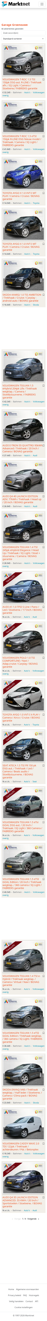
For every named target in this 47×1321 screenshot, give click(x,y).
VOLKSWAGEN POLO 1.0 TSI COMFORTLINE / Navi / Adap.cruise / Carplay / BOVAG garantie (20, 662)
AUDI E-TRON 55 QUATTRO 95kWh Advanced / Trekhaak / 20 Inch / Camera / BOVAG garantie (22, 448)
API (36, 1301)
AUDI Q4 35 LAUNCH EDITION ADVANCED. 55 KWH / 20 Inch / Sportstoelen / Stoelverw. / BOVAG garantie (22, 1202)
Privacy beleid (14, 1295)
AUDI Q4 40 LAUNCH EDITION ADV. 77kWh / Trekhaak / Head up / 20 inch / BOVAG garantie (22, 499)
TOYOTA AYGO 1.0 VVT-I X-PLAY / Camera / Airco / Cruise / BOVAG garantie (21, 717)
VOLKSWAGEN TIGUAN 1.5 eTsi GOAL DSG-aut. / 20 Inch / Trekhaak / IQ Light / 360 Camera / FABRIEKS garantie (22, 826)
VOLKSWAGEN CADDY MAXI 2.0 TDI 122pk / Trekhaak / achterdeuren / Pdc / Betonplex (21, 1146)
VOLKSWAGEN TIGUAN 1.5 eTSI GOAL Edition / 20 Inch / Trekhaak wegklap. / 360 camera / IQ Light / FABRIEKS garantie (22, 883)
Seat (35, 781)
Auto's (27, 92)
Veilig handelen (16, 1301)
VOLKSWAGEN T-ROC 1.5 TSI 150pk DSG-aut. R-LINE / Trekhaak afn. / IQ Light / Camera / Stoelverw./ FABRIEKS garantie (22, 84)
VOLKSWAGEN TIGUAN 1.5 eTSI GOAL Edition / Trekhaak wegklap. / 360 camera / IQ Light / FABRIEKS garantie (22, 1037)
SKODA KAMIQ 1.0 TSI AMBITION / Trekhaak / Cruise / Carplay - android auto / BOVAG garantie (22, 297)
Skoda (36, 304)
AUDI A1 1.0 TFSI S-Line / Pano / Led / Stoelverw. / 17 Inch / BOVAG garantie (22, 610)
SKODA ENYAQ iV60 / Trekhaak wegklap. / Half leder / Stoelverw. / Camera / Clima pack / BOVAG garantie (22, 1094)
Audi (35, 455)
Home (11, 1289)
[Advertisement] (23, 328)
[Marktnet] (16, 4)
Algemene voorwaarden (27, 1289)
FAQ (25, 1295)
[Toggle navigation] (41, 4)
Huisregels (34, 1295)
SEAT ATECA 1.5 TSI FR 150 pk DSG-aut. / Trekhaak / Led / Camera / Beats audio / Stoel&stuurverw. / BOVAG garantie (19, 771)
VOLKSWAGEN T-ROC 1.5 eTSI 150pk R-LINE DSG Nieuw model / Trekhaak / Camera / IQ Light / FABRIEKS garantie (22, 140)
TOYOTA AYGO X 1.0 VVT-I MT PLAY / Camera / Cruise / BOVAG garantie (21, 196)
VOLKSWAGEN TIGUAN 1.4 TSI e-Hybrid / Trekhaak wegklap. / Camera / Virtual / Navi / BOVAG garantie (21, 980)
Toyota (36, 203)
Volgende (33, 1218)
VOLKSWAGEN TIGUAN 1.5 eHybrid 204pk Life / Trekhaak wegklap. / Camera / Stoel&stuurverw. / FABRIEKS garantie (20, 391)
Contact (29, 1301)
